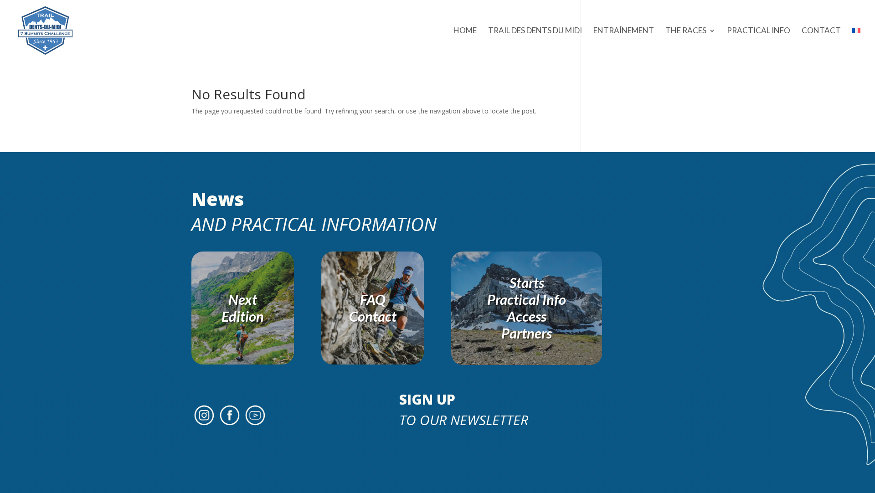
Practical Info (758, 31)
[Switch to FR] (856, 44)
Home (465, 31)
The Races (685, 31)
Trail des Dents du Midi (535, 31)
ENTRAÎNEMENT (623, 31)
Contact (821, 31)
